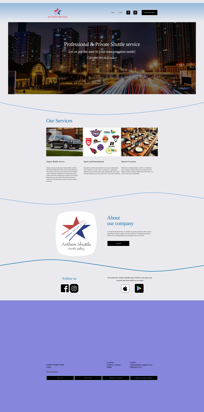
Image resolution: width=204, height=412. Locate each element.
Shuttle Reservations (149, 12)
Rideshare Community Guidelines (143, 378)
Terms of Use (60, 378)
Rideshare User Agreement (116, 378)
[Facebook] (128, 12)
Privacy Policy (88, 378)
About (112, 12)
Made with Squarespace (52, 371)
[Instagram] (135, 12)
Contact (120, 12)
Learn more (118, 243)
